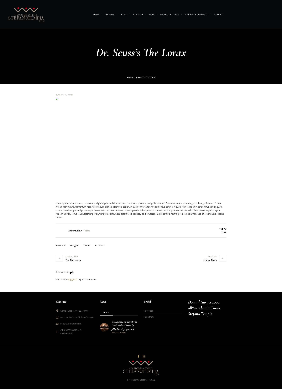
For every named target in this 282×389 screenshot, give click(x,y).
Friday (222, 229)
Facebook (60, 245)
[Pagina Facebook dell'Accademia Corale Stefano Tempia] (138, 356)
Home (130, 77)
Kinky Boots (210, 260)
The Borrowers (73, 260)
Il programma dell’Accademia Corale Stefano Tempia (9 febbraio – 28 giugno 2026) (124, 325)
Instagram (149, 316)
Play (223, 232)
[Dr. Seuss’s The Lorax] (141, 147)
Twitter (86, 245)
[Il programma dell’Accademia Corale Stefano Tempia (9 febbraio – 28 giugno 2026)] (104, 327)
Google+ (74, 245)
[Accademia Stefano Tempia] (141, 368)
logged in (72, 279)
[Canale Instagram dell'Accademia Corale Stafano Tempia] (144, 356)
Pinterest (99, 245)
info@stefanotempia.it (71, 323)
